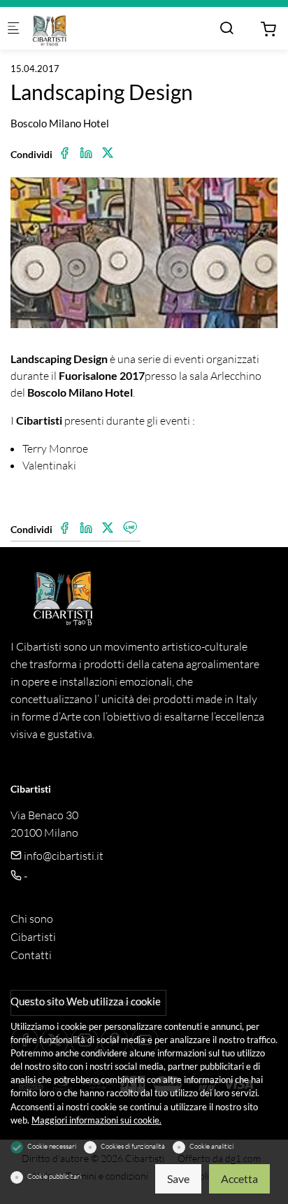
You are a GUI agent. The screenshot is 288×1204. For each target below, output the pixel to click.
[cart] (268, 29)
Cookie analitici (211, 1146)
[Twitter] (107, 153)
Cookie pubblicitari (54, 1176)
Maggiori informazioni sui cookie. (96, 1120)
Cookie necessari (51, 1146)
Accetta (239, 1178)
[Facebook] (64, 153)
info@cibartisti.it (62, 856)
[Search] (226, 28)
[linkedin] (86, 528)
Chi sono (31, 919)
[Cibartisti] (88, 29)
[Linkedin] (86, 153)
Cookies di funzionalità (133, 1146)
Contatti (31, 955)
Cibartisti (33, 937)
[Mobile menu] (13, 29)
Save (178, 1178)
